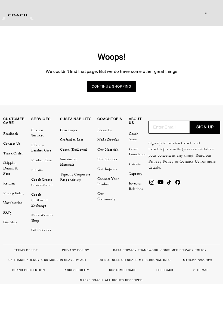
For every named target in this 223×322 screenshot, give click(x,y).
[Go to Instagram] (151, 184)
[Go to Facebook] (178, 184)
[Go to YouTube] (160, 184)
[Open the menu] (213, 13)
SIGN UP (205, 127)
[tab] (17, 15)
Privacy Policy (161, 161)
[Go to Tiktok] (169, 184)
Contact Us (189, 161)
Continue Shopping (111, 86)
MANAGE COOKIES (197, 260)
